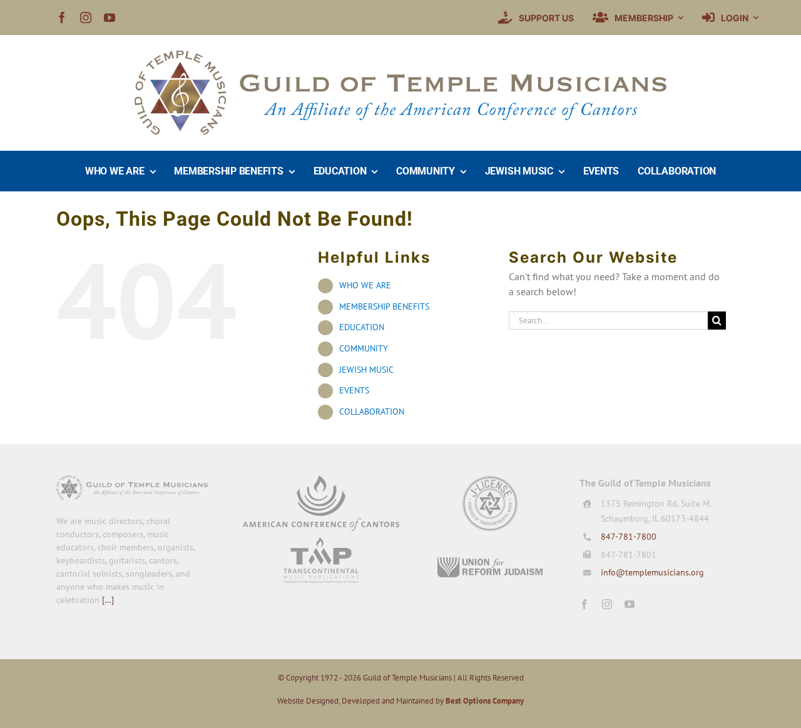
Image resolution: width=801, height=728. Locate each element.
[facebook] (62, 17)
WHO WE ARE (365, 285)
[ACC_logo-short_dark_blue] (321, 480)
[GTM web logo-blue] (132, 480)
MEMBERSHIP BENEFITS (384, 306)
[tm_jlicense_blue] (490, 480)
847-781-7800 (628, 536)
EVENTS (354, 390)
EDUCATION (361, 327)
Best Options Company (485, 700)
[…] (108, 599)
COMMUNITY (363, 348)
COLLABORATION (371, 411)
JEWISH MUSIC (366, 369)
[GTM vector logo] (400, 55)
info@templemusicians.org (652, 572)
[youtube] (109, 17)
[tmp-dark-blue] (321, 542)
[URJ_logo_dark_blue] (490, 561)
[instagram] (85, 17)
